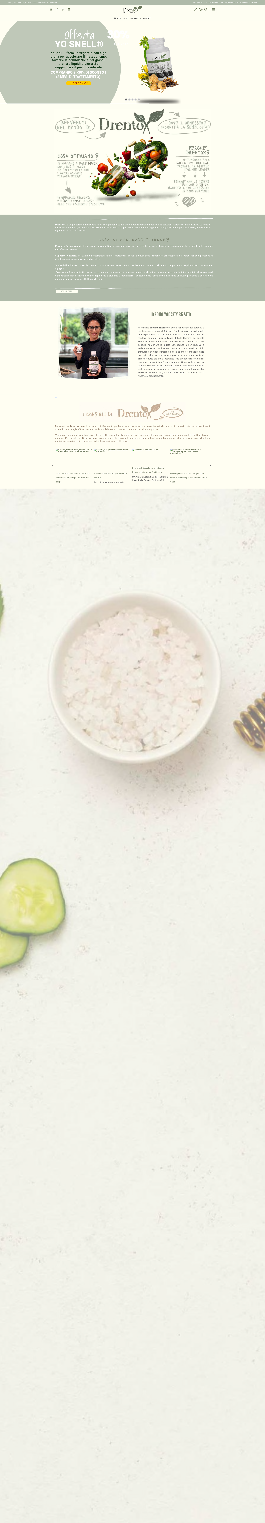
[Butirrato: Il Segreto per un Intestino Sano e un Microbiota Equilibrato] (145, 455)
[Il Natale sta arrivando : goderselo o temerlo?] (112, 458)
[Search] (205, 9)
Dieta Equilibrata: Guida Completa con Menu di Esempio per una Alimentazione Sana (188, 477)
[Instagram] (69, 9)
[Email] (50, 9)
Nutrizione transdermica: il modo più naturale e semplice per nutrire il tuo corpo (73, 477)
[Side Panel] (213, 9)
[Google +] (62, 9)
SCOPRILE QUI (95, 87)
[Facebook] (56, 9)
